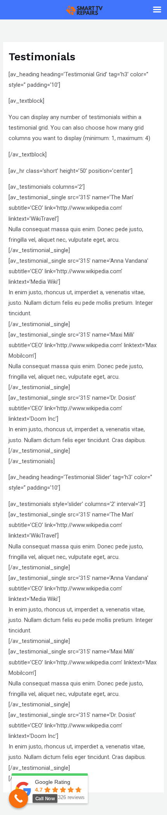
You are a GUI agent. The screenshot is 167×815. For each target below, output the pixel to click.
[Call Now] (18, 798)
